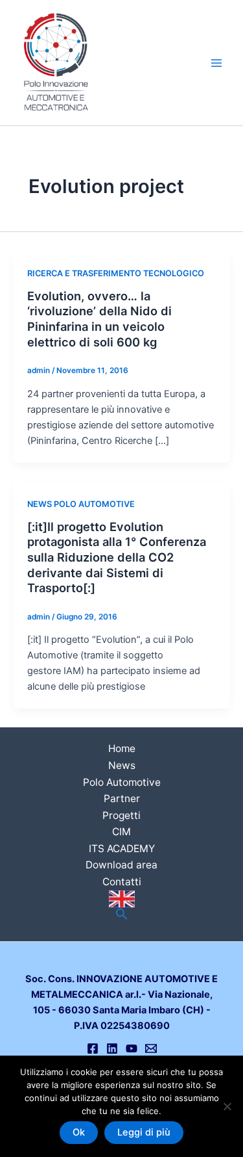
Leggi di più (143, 1132)
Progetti (121, 815)
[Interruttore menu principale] (216, 63)
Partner (122, 798)
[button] (121, 914)
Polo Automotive (122, 782)
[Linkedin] (112, 1048)
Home (121, 748)
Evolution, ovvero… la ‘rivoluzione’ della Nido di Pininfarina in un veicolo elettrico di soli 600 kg (99, 319)
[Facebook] (92, 1048)
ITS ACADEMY (122, 848)
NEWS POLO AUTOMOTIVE (81, 504)
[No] (226, 1106)
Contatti (121, 882)
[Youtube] (131, 1048)
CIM (121, 832)
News (121, 765)
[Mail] (151, 1048)
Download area (121, 865)
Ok (79, 1132)
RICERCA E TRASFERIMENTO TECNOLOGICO (115, 273)
